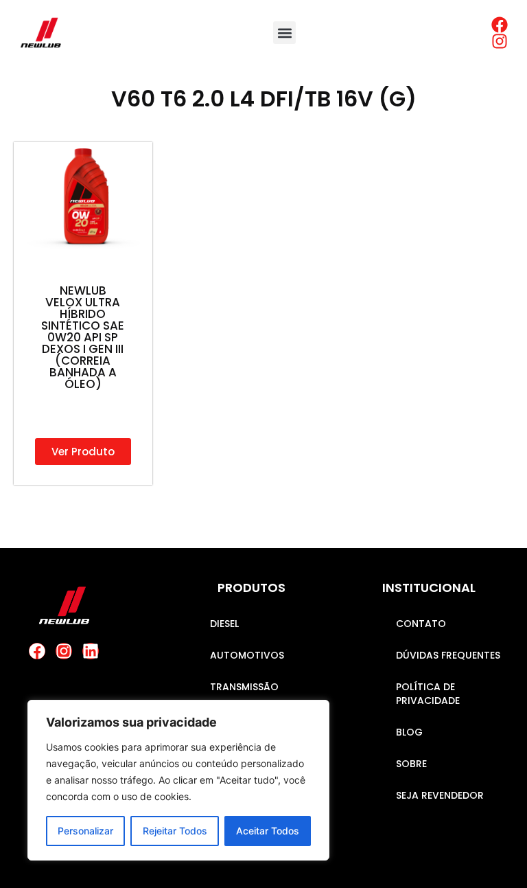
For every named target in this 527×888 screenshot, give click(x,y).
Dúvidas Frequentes (448, 655)
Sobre (411, 764)
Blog (409, 732)
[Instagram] (64, 651)
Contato (421, 623)
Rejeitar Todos (175, 830)
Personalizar (85, 830)
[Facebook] (37, 651)
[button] (284, 32)
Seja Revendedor (440, 795)
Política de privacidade (428, 693)
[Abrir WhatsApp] (492, 853)
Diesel (224, 623)
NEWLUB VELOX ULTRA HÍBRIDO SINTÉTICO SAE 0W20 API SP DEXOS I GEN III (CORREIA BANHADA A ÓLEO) (82, 337)
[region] (178, 780)
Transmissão (244, 687)
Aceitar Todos (267, 830)
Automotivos (247, 655)
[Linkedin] (90, 651)
